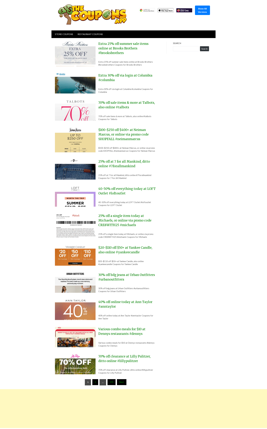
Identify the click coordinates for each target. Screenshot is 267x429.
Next (121, 382)
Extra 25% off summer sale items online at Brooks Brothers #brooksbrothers (123, 48)
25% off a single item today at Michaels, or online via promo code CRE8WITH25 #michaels (124, 220)
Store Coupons (64, 34)
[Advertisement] (83, 408)
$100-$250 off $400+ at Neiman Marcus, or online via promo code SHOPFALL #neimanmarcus (123, 134)
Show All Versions (202, 10)
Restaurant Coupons (90, 34)
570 (111, 382)
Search (177, 43)
